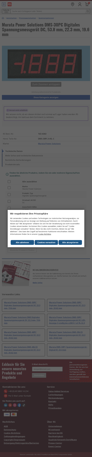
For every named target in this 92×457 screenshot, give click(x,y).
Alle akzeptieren (70, 242)
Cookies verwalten (46, 242)
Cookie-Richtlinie (44, 234)
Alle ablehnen (22, 242)
